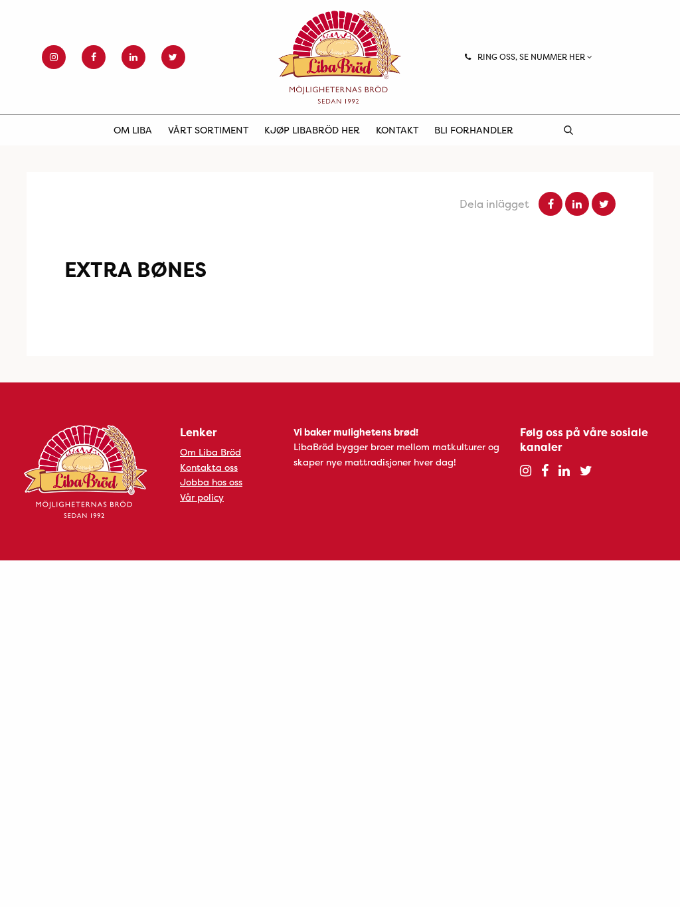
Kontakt (397, 130)
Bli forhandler (473, 130)
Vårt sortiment (208, 130)
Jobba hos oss (211, 481)
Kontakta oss (209, 467)
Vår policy (202, 497)
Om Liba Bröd (210, 452)
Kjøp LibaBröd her (312, 130)
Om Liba (133, 130)
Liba (339, 57)
